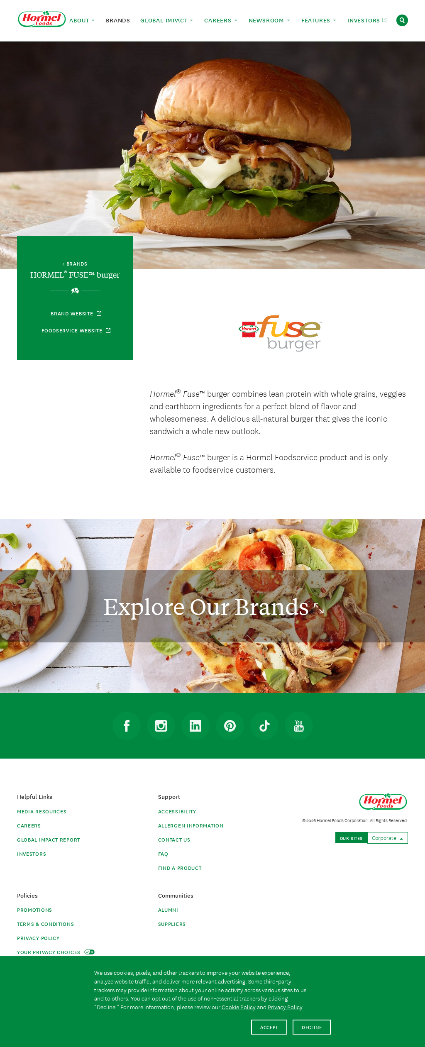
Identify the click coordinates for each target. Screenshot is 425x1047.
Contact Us (174, 839)
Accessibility (177, 811)
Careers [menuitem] (218, 20)
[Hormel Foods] (42, 19)
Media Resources (42, 811)
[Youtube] (299, 726)
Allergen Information (191, 825)
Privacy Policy (38, 938)
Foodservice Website (73, 330)
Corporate (385, 837)
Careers (29, 825)
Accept (269, 1027)
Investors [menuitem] (364, 20)
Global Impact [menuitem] (164, 20)
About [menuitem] (80, 20)
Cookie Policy (239, 1006)
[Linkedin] (195, 726)
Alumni (168, 909)
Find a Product (180, 867)
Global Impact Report (48, 839)
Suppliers (172, 923)
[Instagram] (161, 726)
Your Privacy (49, 952)
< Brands (75, 264)
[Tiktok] (264, 726)
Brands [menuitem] (118, 20)
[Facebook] (126, 726)
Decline (312, 1027)
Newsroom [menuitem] (267, 20)
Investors (31, 853)
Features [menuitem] (316, 20)
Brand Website (73, 313)
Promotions (34, 909)
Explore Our (208, 606)
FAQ (163, 853)
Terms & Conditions (45, 923)
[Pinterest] (230, 726)
